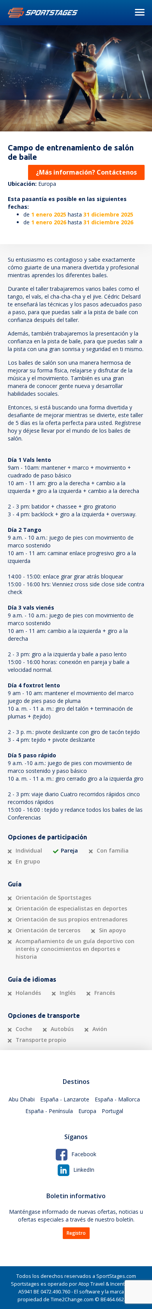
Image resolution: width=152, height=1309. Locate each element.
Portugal (112, 1111)
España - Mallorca (117, 1099)
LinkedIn (83, 1169)
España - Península (49, 1111)
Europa (87, 1111)
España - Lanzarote (64, 1099)
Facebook (83, 1154)
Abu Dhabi (22, 1099)
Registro (76, 1233)
